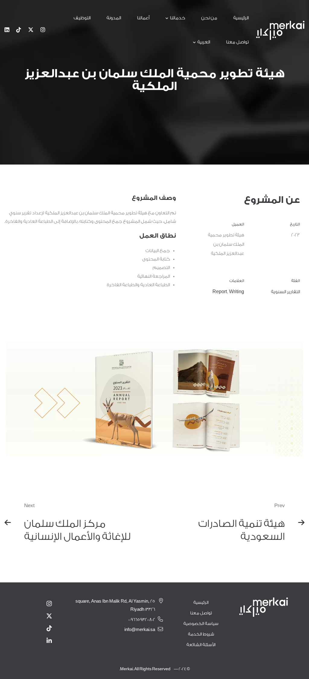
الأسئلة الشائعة (200, 644)
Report (219, 291)
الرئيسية (201, 602)
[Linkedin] (7, 30)
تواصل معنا (201, 613)
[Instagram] (42, 30)
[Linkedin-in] (49, 641)
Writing (236, 291)
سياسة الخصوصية (200, 623)
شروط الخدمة (201, 634)
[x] (31, 30)
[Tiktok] (18, 30)
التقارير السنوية (285, 291)
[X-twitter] (49, 616)
